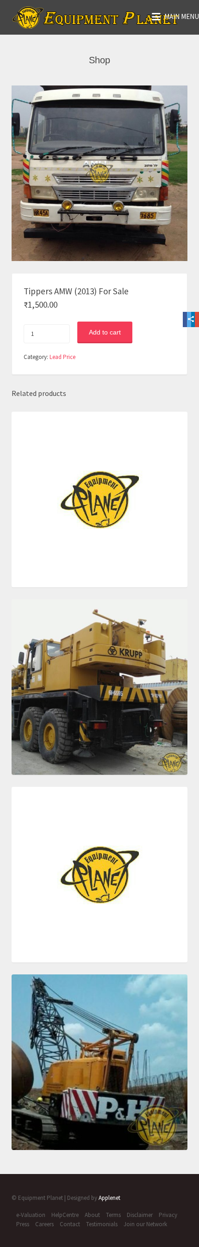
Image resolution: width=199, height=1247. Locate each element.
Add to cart (105, 332)
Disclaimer (140, 1215)
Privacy (168, 1215)
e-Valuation (30, 1215)
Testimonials (102, 1224)
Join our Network (145, 1224)
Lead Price (62, 357)
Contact (70, 1224)
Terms (113, 1215)
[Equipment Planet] (96, 17)
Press (22, 1224)
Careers (44, 1224)
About (92, 1215)
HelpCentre (65, 1215)
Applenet (109, 1198)
